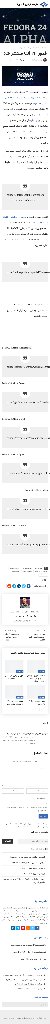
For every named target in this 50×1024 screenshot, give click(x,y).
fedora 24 (37, 571)
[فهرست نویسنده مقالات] (25, 602)
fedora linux (15, 571)
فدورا (42, 1005)
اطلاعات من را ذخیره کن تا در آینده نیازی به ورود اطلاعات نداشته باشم (27, 809)
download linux (14, 568)
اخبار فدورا (41, 672)
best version (38, 568)
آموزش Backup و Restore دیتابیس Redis (12, 637)
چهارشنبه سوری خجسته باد (34, 874)
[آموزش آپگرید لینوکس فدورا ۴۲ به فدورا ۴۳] (14, 666)
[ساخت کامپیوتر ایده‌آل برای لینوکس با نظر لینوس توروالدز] (36, 666)
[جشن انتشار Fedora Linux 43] (36, 692)
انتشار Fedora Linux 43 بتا (24, 984)
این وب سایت (31, 911)
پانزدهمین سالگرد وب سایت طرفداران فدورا (27, 857)
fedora (45, 571)
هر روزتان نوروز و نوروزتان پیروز (32, 868)
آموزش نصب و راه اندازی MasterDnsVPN (28, 863)
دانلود (32, 120)
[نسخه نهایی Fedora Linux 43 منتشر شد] (14, 692)
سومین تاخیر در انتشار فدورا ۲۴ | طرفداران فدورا (27, 733)
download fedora (27, 568)
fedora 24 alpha (27, 571)
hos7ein (39, 975)
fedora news (43, 575)
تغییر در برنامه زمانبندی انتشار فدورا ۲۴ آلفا (36, 637)
